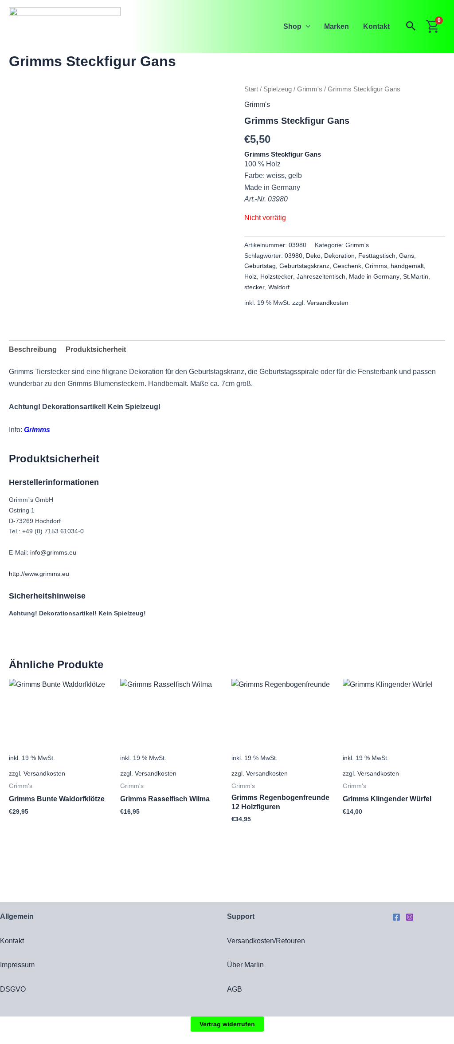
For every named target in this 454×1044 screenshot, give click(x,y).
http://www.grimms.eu (39, 573)
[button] (305, 26)
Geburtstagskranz (304, 265)
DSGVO (13, 989)
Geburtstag (260, 265)
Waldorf (279, 287)
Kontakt (376, 26)
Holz (250, 276)
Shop (292, 26)
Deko (313, 255)
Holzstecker (276, 276)
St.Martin (415, 276)
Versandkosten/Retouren (266, 941)
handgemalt (407, 265)
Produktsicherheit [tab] (96, 349)
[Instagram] (410, 917)
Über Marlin (245, 965)
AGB (234, 989)
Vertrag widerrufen (227, 1024)
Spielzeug (277, 89)
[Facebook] (396, 917)
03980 (293, 255)
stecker (254, 287)
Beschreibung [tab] (33, 349)
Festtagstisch (376, 255)
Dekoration (339, 255)
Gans (406, 255)
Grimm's (309, 89)
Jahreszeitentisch (321, 276)
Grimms (376, 265)
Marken (336, 26)
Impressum (17, 965)
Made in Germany (374, 276)
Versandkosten (327, 302)
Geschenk (347, 265)
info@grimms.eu (53, 552)
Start (251, 89)
